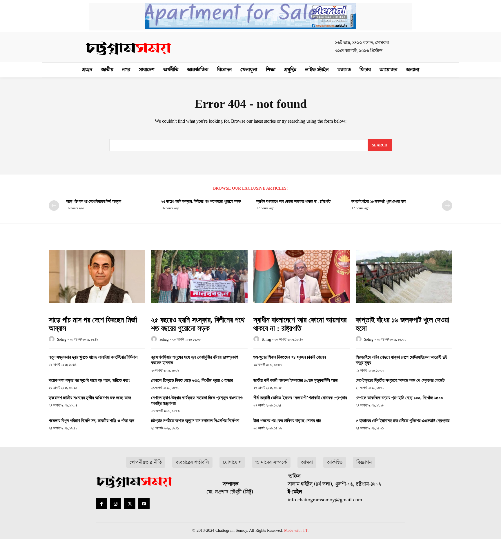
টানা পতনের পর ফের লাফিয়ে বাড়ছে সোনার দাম (287, 420)
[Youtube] (144, 503)
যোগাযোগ (232, 462)
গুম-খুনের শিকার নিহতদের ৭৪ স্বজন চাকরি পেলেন (289, 357)
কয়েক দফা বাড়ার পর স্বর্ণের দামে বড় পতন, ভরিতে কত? (89, 380)
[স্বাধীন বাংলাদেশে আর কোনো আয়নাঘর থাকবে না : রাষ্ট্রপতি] (301, 276)
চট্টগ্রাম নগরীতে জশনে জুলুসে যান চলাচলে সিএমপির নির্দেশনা (195, 420)
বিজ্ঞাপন (364, 462)
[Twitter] (129, 503)
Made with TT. (296, 530)
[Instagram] (115, 503)
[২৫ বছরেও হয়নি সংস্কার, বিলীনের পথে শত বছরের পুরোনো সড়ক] (199, 276)
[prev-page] (54, 205)
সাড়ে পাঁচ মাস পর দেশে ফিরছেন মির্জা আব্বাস (93, 201)
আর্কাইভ (334, 462)
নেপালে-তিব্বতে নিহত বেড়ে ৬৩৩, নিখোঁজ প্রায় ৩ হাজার (192, 380)
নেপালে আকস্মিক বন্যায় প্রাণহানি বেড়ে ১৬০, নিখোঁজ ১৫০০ (399, 397)
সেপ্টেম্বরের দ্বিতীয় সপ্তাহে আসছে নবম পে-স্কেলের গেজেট (400, 380)
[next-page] (447, 205)
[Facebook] (101, 503)
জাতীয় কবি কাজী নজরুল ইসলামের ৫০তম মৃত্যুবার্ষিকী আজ (295, 380)
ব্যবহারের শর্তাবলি (192, 462)
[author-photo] (52, 339)
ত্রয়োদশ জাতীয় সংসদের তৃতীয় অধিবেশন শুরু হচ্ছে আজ (90, 397)
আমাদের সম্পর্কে (271, 462)
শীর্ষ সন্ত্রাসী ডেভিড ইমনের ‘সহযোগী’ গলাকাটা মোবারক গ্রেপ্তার (300, 397)
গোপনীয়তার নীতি (146, 462)
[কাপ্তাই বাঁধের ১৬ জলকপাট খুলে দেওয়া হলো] (404, 276)
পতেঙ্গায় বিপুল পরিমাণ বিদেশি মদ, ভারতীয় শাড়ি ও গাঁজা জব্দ (91, 420)
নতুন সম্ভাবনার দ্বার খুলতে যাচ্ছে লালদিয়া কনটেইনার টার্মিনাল (93, 357)
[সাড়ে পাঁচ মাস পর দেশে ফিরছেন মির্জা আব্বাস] (97, 276)
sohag (61, 339)
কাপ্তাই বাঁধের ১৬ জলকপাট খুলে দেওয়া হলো (378, 201)
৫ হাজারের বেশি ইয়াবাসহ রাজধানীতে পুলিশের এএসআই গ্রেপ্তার (402, 420)
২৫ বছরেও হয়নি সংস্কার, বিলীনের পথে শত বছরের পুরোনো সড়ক (201, 201)
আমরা (307, 462)
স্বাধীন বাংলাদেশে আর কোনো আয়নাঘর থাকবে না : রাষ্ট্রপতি (293, 201)
